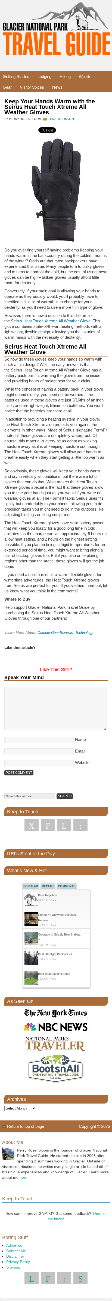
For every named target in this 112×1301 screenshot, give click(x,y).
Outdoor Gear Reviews (55, 633)
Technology (84, 633)
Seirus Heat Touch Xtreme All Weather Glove (51, 321)
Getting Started (14, 77)
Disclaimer (15, 1256)
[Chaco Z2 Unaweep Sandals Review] (31, 919)
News (57, 87)
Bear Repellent (47, 895)
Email (80, 751)
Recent (48, 886)
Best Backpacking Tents (54, 973)
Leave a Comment (62, 119)
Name (80, 739)
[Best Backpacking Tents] (31, 978)
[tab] (30, 886)
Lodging (43, 77)
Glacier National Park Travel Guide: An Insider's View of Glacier (56, 30)
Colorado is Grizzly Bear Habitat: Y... (59, 937)
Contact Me (16, 1251)
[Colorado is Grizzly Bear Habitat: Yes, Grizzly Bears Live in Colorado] (31, 939)
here (23, 1177)
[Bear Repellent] (31, 899)
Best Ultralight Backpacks (55, 954)
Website (82, 762)
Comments (66, 886)
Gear (6, 88)
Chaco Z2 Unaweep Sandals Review (57, 917)
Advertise (14, 1245)
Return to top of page (25, 1126)
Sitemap (13, 1267)
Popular (30, 886)
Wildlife (83, 77)
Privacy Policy (18, 1262)
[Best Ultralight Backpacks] (31, 958)
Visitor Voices (30, 88)
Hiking (64, 77)
